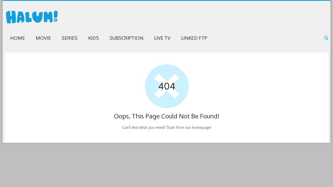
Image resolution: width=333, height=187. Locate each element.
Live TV (162, 38)
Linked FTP (194, 38)
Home (17, 38)
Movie (43, 38)
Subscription (126, 38)
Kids (93, 38)
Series (70, 38)
